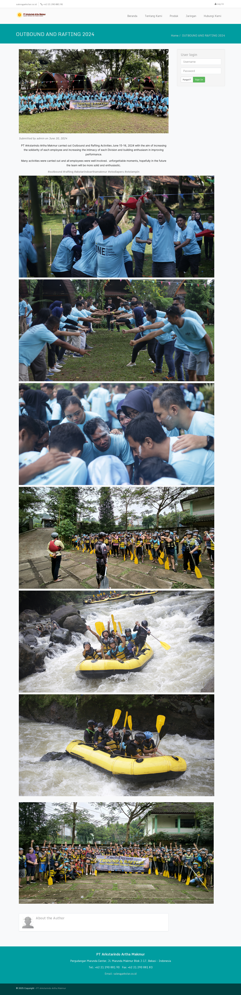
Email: (109, 973)
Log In (220, 4)
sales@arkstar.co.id (26, 4)
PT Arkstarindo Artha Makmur (51, 988)
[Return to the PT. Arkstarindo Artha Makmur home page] (31, 14)
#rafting (68, 171)
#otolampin (132, 171)
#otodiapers (116, 171)
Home (174, 35)
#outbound (55, 171)
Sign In (199, 79)
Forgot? (187, 79)
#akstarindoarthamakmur (90, 171)
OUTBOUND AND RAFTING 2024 (203, 35)
